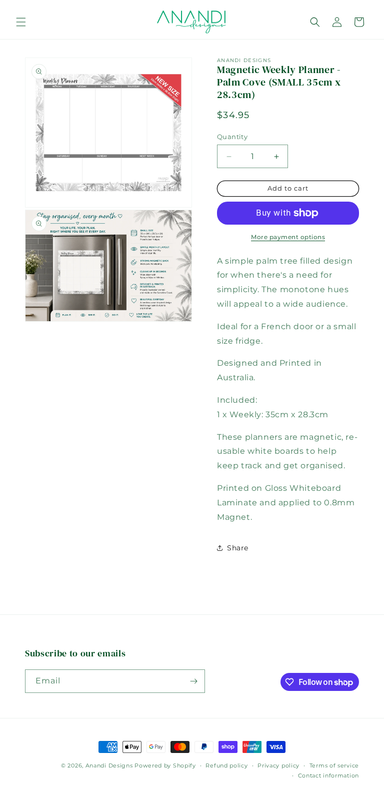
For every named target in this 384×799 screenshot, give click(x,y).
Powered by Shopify (165, 765)
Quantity (232, 137)
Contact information (328, 775)
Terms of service (334, 765)
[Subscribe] (193, 681)
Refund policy (227, 765)
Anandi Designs (109, 765)
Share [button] (237, 547)
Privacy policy (279, 765)
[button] (21, 22)
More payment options (288, 237)
